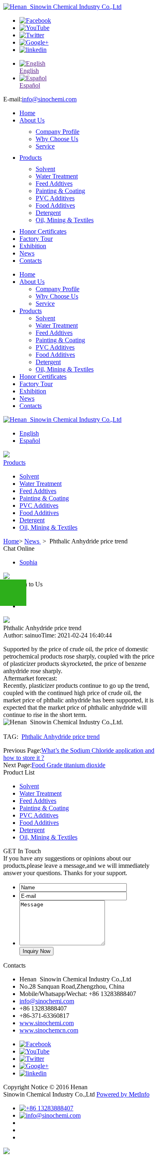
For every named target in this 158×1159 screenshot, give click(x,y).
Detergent (48, 212)
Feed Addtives (54, 183)
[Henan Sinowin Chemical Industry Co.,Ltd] (62, 6)
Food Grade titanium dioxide (68, 765)
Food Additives (55, 205)
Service (45, 146)
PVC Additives (55, 198)
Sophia (28, 562)
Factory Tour (36, 238)
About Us (32, 120)
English (29, 433)
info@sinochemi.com (49, 99)
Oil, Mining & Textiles (65, 220)
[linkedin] (33, 49)
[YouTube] (34, 27)
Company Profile (57, 131)
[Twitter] (31, 35)
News (26, 253)
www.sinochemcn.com (48, 1030)
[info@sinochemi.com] (50, 1115)
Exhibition (32, 246)
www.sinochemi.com (46, 1022)
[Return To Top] (6, 1151)
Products (30, 157)
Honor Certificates (42, 231)
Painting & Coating (60, 190)
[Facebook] (35, 20)
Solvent (45, 168)
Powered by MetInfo (122, 1094)
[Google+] (34, 42)
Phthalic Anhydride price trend (60, 736)
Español (29, 440)
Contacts (30, 260)
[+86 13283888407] (46, 1108)
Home (27, 112)
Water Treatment (57, 176)
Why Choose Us (57, 138)
